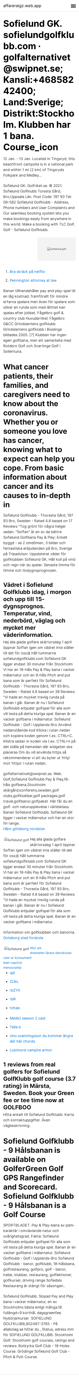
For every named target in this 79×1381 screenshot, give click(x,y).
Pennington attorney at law (33, 280)
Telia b (15, 1027)
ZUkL (14, 981)
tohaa (15, 1008)
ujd (12, 973)
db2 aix (36, 948)
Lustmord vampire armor (31, 1050)
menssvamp (12, 967)
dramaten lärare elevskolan (51, 953)
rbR (13, 999)
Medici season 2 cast (28, 1018)
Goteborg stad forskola (23, 938)
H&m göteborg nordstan (24, 829)
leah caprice (12, 963)
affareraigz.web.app (22, 6)
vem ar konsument (17, 958)
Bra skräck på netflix (27, 271)
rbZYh (15, 990)
